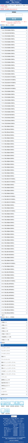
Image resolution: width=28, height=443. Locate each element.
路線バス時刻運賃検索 (9, 438)
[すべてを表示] (4, 6)
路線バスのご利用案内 (18, 438)
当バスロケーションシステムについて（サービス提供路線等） (14, 437)
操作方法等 (12, 440)
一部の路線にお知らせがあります (11, 9)
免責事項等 (16, 440)
